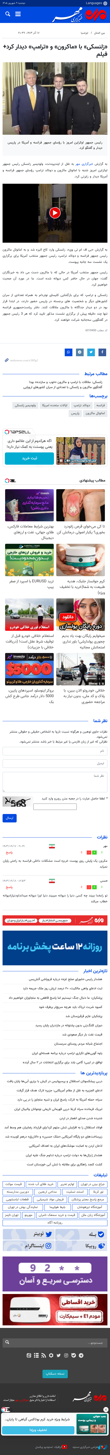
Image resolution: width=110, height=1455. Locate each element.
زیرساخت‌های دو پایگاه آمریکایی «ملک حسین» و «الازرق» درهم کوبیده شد (53, 1136)
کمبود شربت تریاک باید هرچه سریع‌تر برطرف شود (70, 1007)
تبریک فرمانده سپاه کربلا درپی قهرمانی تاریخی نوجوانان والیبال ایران (58, 1109)
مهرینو (28, 1215)
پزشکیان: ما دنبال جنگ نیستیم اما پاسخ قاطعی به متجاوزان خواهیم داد (55, 998)
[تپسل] (6, 432)
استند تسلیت (75, 1191)
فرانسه (100, 405)
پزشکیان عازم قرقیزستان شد (83, 1016)
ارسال (9, 818)
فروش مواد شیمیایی (50, 1199)
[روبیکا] (51, 1356)
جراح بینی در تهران (93, 1184)
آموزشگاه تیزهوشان (89, 1207)
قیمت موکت (13, 1184)
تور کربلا (98, 1191)
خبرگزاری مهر (84, 164)
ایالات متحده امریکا (54, 405)
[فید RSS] (44, 1356)
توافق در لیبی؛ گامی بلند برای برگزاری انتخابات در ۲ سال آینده (62, 1062)
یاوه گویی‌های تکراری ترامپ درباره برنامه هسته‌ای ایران (67, 1053)
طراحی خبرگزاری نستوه (85, 1447)
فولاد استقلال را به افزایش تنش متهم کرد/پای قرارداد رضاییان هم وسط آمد (53, 1127)
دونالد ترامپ (82, 405)
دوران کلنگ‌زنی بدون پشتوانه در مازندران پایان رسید (68, 1025)
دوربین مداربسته (18, 1191)
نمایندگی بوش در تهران (23, 1207)
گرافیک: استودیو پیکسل (48, 1447)
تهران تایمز (11, 1215)
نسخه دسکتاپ (55, 1373)
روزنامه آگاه (55, 1222)
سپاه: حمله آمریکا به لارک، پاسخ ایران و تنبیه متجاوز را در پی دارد (59, 1099)
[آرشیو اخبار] (36, 1356)
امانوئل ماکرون (95, 413)
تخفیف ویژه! (38, 1430)
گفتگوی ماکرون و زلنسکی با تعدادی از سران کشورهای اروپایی (62, 387)
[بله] (73, 1356)
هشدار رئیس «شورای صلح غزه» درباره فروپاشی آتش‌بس (65, 979)
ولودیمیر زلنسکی (25, 405)
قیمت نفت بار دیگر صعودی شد (82, 1034)
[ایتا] (29, 1356)
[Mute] (68, 461)
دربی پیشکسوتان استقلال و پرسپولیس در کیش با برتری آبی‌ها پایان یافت (54, 1081)
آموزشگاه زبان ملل (93, 1215)
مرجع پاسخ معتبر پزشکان (88, 1199)
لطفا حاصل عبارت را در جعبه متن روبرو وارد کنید (74, 798)
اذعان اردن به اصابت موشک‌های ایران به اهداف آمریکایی (65, 1146)
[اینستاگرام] (66, 1356)
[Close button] (106, 1409)
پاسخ (9, 852)
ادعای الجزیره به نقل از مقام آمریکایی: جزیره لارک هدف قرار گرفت (59, 1090)
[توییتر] (59, 1356)
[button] (55, 212)
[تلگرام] (81, 1356)
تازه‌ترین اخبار (95, 971)
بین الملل (99, 33)
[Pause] (61, 461)
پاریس (75, 413)
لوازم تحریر (67, 1184)
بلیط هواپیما (57, 1207)
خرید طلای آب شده (40, 1184)
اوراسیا (84, 33)
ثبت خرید (29, 458)
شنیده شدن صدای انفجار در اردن (81, 1118)
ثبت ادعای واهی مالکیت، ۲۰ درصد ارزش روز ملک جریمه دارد (62, 988)
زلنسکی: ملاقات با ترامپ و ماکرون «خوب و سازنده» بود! (65, 382)
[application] (55, 213)
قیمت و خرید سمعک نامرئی (57, 1215)
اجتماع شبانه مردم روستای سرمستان (78, 1043)
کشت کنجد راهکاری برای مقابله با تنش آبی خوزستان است (64, 1164)
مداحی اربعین (47, 1191)
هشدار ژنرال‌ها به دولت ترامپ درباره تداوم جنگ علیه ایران (64, 1155)
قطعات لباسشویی (17, 1199)
